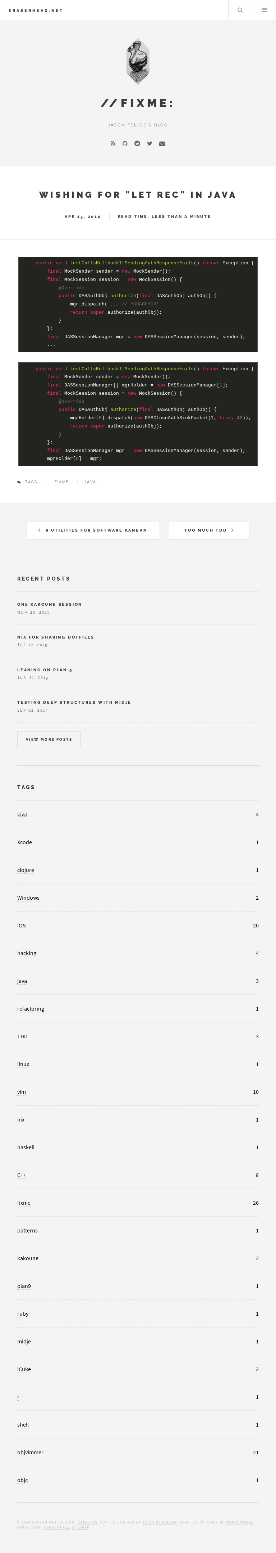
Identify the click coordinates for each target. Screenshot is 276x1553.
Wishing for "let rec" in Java (138, 194)
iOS (21, 925)
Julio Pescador (160, 1522)
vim (21, 1091)
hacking (26, 953)
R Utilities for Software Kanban (96, 530)
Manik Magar (240, 1522)
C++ (21, 1174)
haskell (25, 1147)
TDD (22, 1036)
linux (23, 1064)
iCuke (24, 1369)
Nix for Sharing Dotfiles (56, 637)
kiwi (22, 814)
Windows (28, 897)
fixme (62, 482)
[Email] (162, 144)
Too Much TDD (205, 530)
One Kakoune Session (49, 604)
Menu (264, 10)
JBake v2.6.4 (56, 1527)
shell (23, 1424)
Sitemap (80, 1527)
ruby (22, 1313)
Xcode (24, 842)
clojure (25, 869)
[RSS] (113, 144)
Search (240, 10)
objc (22, 1479)
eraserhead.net (36, 10)
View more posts (49, 740)
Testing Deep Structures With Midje (74, 702)
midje (24, 1341)
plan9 (24, 1285)
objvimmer (30, 1452)
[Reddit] (137, 144)
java (90, 482)
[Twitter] (149, 144)
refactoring (30, 1008)
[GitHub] (125, 144)
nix (20, 1119)
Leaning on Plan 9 (45, 669)
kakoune (27, 1258)
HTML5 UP (87, 1522)
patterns (27, 1230)
